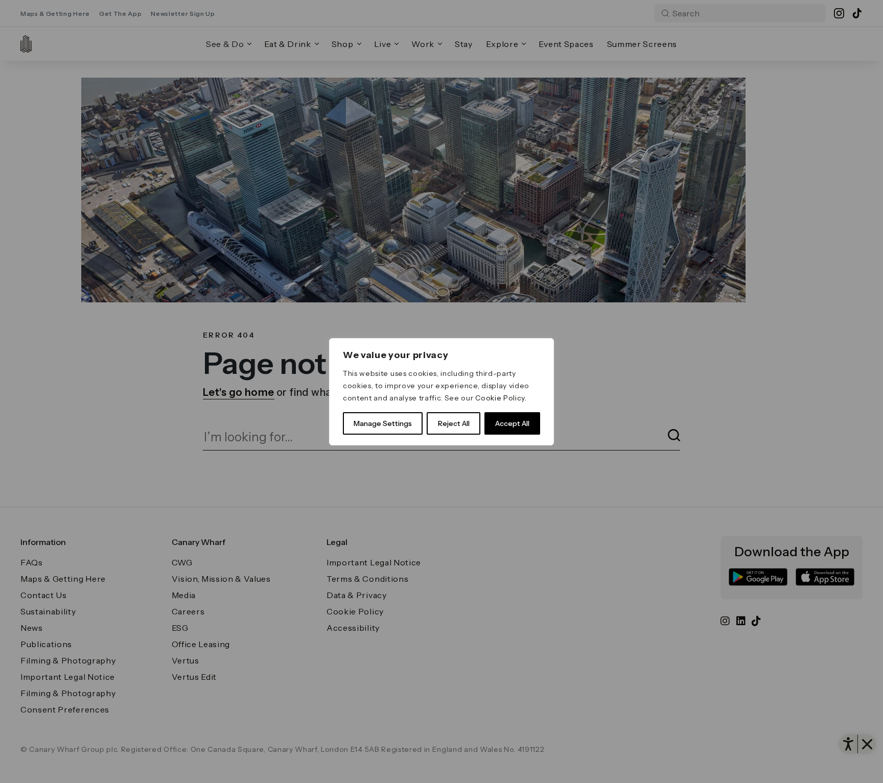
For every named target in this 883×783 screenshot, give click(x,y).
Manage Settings (383, 423)
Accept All (512, 423)
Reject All (454, 423)
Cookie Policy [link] (500, 397)
